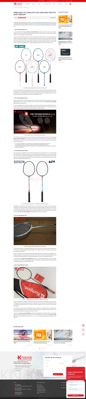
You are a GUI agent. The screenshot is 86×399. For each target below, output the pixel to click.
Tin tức (16, 7)
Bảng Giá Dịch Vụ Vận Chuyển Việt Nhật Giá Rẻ (22, 342)
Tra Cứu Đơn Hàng (47, 3)
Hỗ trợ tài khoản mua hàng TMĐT (41, 393)
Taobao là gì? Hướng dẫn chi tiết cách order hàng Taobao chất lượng (42, 342)
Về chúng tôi (27, 3)
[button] (71, 3)
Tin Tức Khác (21, 7)
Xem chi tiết (30, 345)
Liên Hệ (65, 3)
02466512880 (17, 370)
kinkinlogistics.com (18, 368)
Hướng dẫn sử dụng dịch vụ (41, 389)
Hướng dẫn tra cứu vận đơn (41, 390)
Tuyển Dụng (60, 3)
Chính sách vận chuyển (40, 387)
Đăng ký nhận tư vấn (58, 374)
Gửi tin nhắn (76, 395)
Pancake (77, 397)
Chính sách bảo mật (40, 386)
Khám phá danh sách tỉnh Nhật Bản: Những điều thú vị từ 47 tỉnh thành (63, 342)
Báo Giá (33, 3)
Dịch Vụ (39, 3)
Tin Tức (53, 3)
